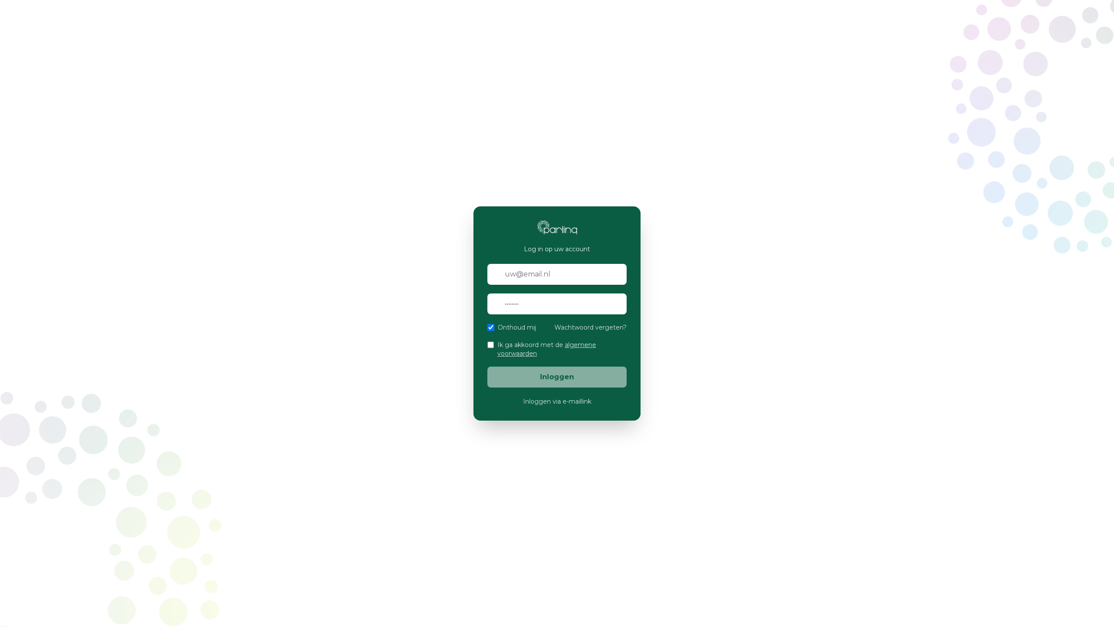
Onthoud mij (517, 327)
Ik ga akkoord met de (546, 349)
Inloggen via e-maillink (557, 401)
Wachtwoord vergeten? (590, 327)
